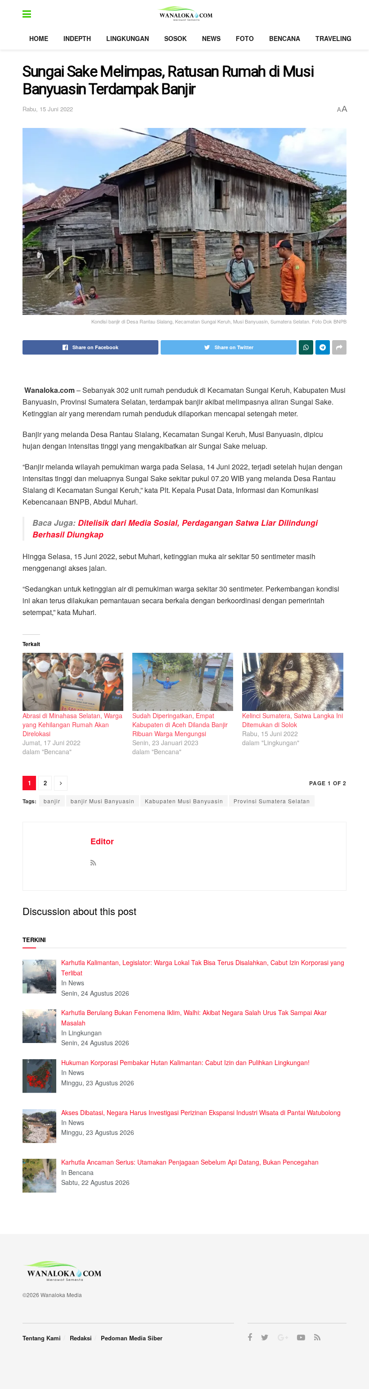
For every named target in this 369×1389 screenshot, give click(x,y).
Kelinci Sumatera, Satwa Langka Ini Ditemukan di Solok (292, 720)
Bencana (284, 38)
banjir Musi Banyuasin (103, 801)
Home (38, 38)
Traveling (333, 38)
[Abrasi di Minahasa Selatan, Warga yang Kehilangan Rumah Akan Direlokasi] (72, 681)
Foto (245, 38)
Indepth (77, 38)
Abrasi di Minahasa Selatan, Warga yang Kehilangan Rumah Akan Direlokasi (72, 724)
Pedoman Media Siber (131, 1338)
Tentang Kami (41, 1338)
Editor (102, 841)
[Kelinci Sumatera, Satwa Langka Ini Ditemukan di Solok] (292, 681)
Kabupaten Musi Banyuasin (184, 801)
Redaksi (81, 1338)
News (211, 38)
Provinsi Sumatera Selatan (272, 801)
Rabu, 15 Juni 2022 (47, 109)
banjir (52, 801)
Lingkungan (127, 38)
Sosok (175, 38)
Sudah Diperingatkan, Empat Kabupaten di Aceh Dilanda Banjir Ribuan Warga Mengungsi (180, 724)
